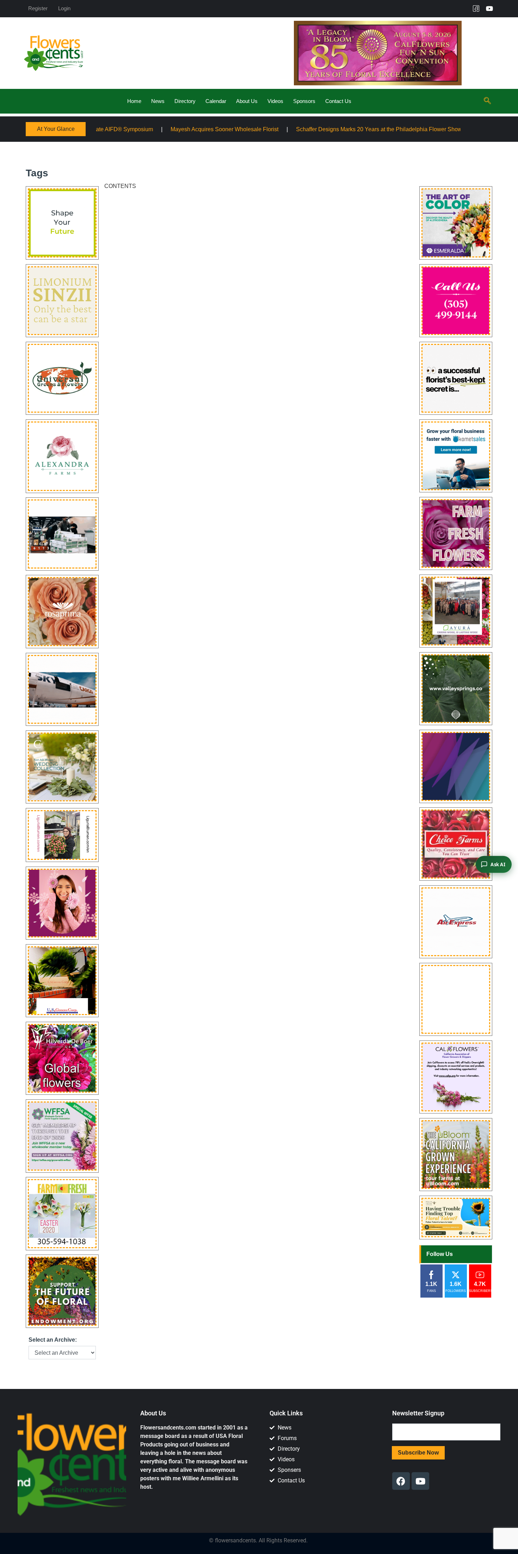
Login (64, 8)
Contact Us (338, 101)
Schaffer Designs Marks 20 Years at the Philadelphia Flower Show (295, 129)
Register (38, 8)
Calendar (215, 101)
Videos (275, 101)
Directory (185, 101)
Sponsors (304, 101)
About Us (247, 101)
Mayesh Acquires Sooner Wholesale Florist (140, 129)
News (158, 101)
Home (134, 101)
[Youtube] (489, 8)
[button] (487, 101)
